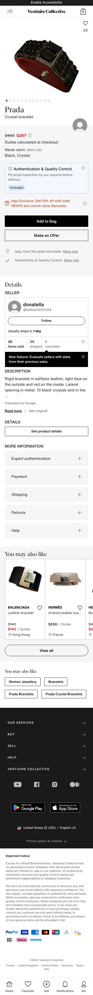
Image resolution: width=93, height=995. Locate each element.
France (10, 965)
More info (34, 149)
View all (46, 650)
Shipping (19, 494)
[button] (83, 11)
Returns (18, 512)
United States (49, 965)
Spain (79, 965)
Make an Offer (46, 235)
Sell (12, 746)
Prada (14, 110)
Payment (19, 476)
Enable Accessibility (46, 2)
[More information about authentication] (83, 168)
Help (15, 530)
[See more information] (85, 203)
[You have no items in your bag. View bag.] (83, 11)
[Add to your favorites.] (39, 608)
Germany (67, 965)
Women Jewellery (22, 681)
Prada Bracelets (21, 694)
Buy (11, 734)
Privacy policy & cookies (44, 841)
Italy (46, 969)
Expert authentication (31, 458)
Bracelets (55, 681)
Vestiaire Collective (29, 769)
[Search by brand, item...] (10, 11)
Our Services (21, 723)
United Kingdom (28, 965)
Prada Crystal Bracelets (64, 694)
